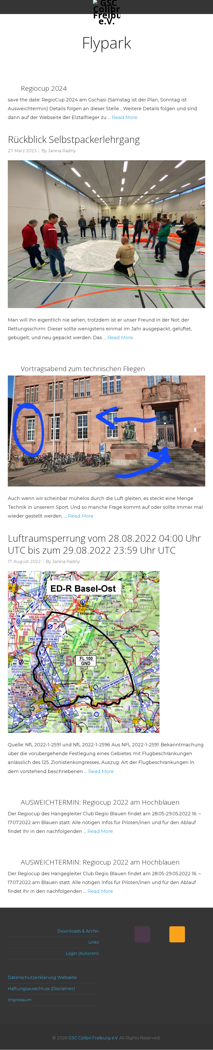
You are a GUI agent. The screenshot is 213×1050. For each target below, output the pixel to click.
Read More (124, 117)
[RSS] (177, 934)
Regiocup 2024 (44, 88)
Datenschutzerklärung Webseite (42, 977)
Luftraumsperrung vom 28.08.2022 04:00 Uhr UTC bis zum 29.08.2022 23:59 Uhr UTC (104, 544)
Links (93, 942)
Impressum (19, 999)
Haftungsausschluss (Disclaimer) (41, 988)
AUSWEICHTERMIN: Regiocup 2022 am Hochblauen (100, 802)
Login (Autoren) (82, 953)
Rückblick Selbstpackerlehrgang (74, 139)
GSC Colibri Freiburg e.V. (93, 1037)
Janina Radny (62, 150)
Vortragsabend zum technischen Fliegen (83, 368)
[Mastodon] (160, 934)
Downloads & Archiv (78, 931)
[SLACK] (142, 934)
